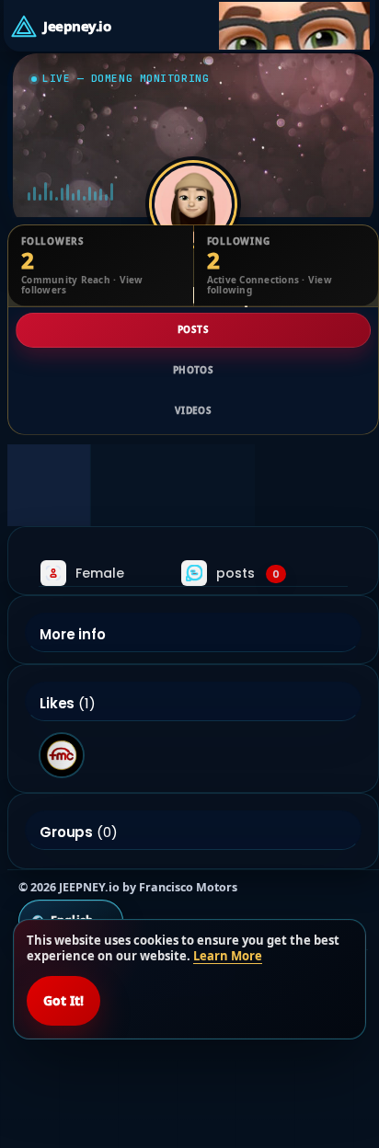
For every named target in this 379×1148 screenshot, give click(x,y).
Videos (193, 410)
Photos (193, 369)
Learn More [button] (227, 955)
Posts (193, 329)
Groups (66, 832)
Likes (57, 703)
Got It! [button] (63, 1000)
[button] (294, 26)
